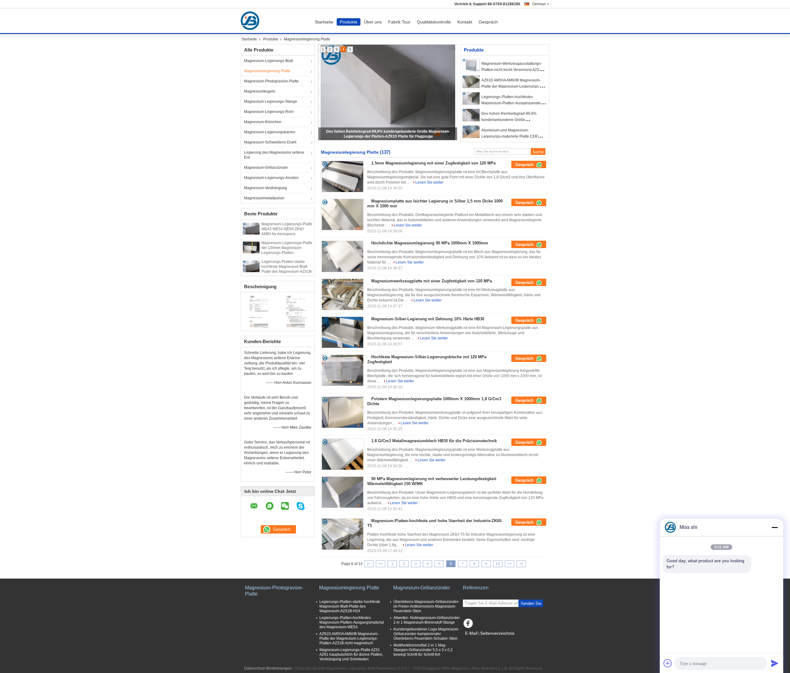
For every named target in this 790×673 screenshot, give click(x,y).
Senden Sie (531, 603)
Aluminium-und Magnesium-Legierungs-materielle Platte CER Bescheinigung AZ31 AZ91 (509, 136)
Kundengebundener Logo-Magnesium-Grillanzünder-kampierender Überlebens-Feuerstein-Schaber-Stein (426, 634)
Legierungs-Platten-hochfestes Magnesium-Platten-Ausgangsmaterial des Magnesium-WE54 (513, 103)
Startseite (324, 21)
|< (368, 564)
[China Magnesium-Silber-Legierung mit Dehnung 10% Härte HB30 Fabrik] (342, 332)
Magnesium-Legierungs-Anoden (271, 178)
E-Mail (471, 633)
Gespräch (488, 22)
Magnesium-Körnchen (262, 122)
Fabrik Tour (399, 21)
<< (380, 564)
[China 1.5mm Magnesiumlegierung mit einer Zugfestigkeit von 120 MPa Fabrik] (342, 176)
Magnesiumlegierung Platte (267, 71)
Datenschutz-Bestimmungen (268, 668)
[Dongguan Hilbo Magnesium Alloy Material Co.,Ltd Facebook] (469, 625)
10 (498, 564)
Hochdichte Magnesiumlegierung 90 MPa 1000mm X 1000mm (429, 243)
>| (521, 564)
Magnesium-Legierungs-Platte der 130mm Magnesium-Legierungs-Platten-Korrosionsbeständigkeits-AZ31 (286, 253)
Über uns (373, 21)
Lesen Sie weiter (429, 182)
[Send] (775, 663)
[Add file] (667, 663)
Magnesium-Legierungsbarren (269, 132)
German (539, 4)
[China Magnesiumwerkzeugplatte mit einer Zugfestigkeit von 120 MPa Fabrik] (342, 294)
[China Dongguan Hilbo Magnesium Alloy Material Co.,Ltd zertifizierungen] (259, 311)
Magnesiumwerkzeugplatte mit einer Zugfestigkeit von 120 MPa (431, 281)
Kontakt (464, 21)
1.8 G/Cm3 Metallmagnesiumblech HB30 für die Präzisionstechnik (434, 440)
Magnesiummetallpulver (264, 198)
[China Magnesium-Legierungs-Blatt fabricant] (251, 20)
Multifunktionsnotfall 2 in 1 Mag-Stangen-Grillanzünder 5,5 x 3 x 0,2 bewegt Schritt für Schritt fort (423, 650)
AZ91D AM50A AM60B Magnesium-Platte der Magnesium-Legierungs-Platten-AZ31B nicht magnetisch (511, 86)
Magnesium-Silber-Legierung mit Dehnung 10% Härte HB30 (427, 319)
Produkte (348, 21)
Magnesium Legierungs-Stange (270, 101)
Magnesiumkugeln (259, 91)
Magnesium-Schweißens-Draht (270, 142)
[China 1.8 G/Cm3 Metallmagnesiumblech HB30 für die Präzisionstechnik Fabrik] (342, 454)
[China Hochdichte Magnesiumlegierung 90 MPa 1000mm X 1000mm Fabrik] (342, 256)
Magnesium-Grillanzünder (266, 167)
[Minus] (774, 527)
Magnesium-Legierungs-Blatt (268, 61)
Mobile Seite (477, 641)
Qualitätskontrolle (434, 21)
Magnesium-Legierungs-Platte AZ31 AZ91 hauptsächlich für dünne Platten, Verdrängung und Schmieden (351, 654)
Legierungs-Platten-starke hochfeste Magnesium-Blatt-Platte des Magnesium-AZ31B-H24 (349, 606)
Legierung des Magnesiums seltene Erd (274, 155)
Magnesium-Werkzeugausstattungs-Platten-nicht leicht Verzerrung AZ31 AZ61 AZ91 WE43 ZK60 (511, 69)
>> (509, 564)
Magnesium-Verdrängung (265, 188)
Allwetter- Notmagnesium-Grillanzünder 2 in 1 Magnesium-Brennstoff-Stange (426, 620)
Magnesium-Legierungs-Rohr (269, 112)
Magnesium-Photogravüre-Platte (271, 81)
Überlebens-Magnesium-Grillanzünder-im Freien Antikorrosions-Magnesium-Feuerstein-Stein (426, 606)
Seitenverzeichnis (497, 633)
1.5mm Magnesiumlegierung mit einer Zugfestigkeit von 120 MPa (433, 163)
